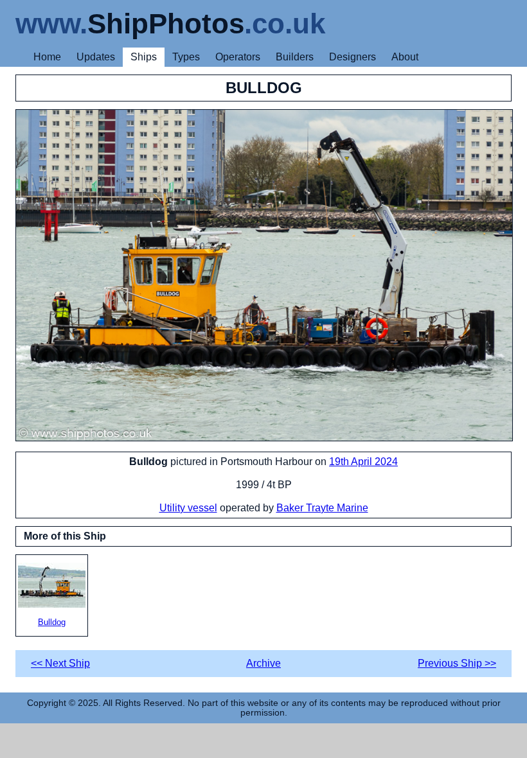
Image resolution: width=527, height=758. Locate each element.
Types (186, 56)
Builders (295, 56)
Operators (237, 56)
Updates (95, 56)
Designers (352, 56)
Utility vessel (188, 507)
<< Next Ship (60, 663)
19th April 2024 (363, 461)
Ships (143, 56)
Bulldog (52, 622)
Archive (263, 663)
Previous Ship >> (457, 663)
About (404, 56)
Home (47, 56)
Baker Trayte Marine (322, 507)
